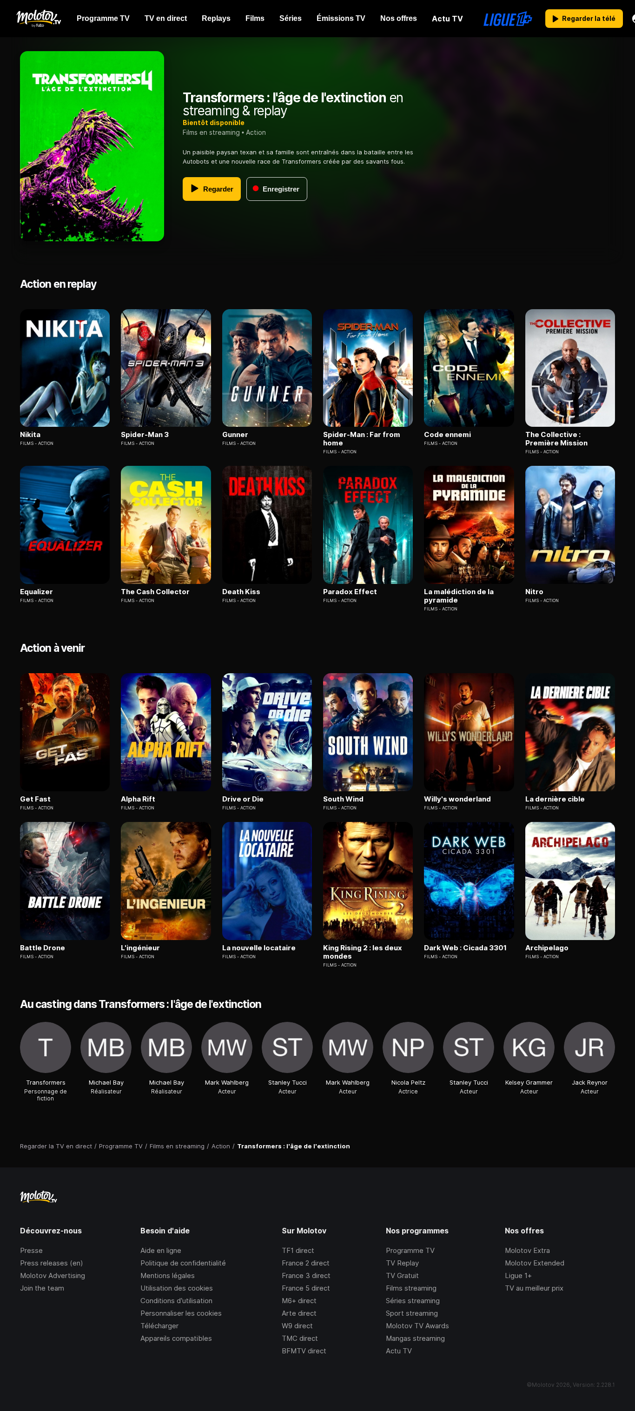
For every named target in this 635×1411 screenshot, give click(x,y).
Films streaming (411, 1288)
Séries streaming (413, 1300)
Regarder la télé (588, 18)
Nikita (30, 435)
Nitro (534, 592)
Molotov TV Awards (417, 1325)
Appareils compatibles (176, 1338)
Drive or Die (243, 799)
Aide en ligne (160, 1250)
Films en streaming (211, 132)
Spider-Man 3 (145, 435)
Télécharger (159, 1325)
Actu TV (399, 1350)
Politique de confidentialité (183, 1263)
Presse (31, 1250)
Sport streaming (412, 1313)
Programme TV (410, 1250)
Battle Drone (42, 948)
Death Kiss (241, 592)
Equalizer (36, 592)
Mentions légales (167, 1275)
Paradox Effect (350, 592)
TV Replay (402, 1263)
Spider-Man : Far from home (361, 439)
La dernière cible (555, 799)
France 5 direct (306, 1288)
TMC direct (300, 1338)
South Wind (343, 799)
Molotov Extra (527, 1250)
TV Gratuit (402, 1275)
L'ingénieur (140, 948)
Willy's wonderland (457, 799)
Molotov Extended (534, 1263)
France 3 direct (306, 1275)
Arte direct (299, 1313)
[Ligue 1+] (508, 18)
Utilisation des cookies (176, 1288)
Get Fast (35, 799)
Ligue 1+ (518, 1275)
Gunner (235, 435)
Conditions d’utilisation (176, 1300)
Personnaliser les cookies (181, 1313)
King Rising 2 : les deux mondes (362, 952)
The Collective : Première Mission (556, 439)
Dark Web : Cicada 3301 (465, 948)
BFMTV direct (304, 1350)
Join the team (42, 1288)
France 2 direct (306, 1263)
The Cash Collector (155, 592)
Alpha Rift (138, 799)
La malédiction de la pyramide (459, 596)
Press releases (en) (51, 1263)
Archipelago (547, 948)
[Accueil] (38, 18)
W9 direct (297, 1325)
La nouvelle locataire (259, 948)
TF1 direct (298, 1250)
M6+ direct (299, 1300)
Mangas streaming (415, 1338)
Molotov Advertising (52, 1275)
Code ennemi (447, 435)
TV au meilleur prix (534, 1288)
